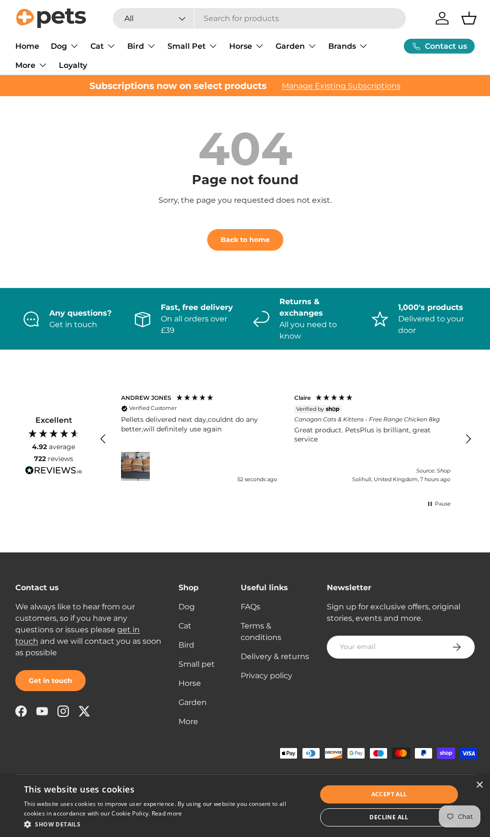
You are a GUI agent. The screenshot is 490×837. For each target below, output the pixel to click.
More (188, 721)
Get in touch (50, 680)
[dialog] (245, 806)
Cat (184, 625)
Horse (189, 683)
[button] (468, 18)
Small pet (196, 664)
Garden (192, 702)
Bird (186, 645)
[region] (285, 439)
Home (27, 46)
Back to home (245, 239)
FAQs (250, 606)
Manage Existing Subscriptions (341, 85)
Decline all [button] (388, 817)
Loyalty (73, 65)
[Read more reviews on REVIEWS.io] (53, 471)
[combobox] (259, 18)
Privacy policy (266, 675)
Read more (167, 813)
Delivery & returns (275, 656)
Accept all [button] (389, 794)
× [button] (479, 785)
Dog (186, 606)
